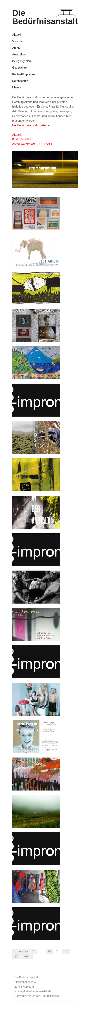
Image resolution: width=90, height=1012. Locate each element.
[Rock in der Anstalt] (36, 512)
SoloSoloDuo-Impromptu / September (38, 672)
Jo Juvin (51, 375)
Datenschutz (20, 81)
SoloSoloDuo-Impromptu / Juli (38, 933)
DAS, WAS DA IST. (44, 300)
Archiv (16, 48)
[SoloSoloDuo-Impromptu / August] (36, 848)
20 (15, 956)
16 (66, 951)
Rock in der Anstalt (44, 524)
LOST (53, 449)
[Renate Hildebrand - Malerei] (36, 773)
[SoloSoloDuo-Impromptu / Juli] (36, 923)
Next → (27, 956)
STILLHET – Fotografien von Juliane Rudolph (37, 821)
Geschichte (19, 67)
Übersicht (18, 87)
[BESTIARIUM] (36, 250)
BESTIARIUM (48, 262)
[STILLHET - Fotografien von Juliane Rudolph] (36, 811)
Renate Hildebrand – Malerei (34, 784)
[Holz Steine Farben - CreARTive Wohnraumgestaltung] (36, 212)
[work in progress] (36, 624)
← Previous (21, 951)
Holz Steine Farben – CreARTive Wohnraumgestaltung (35, 221)
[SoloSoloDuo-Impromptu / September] (36, 661)
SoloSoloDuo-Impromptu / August (38, 859)
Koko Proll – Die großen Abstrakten (36, 485)
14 (49, 951)
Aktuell (16, 34)
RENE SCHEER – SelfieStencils (32, 746)
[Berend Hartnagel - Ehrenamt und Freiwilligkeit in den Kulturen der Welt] (36, 586)
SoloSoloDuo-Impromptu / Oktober (38, 560)
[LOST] (36, 437)
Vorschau (18, 41)
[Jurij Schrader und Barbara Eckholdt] (36, 325)
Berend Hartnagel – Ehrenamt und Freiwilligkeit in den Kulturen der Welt (38, 595)
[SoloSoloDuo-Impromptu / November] (36, 399)
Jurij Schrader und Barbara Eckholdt (38, 335)
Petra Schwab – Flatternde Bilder (38, 896)
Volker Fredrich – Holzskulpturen (31, 709)
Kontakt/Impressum (24, 74)
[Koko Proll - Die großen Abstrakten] (36, 474)
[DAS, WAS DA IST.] (36, 287)
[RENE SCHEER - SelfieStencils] (36, 736)
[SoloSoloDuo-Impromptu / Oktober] (36, 549)
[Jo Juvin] (36, 362)
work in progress (46, 636)
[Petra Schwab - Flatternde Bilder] (36, 886)
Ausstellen (19, 54)
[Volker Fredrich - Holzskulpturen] (36, 699)
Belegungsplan (21, 61)
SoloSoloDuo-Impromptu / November (38, 410)
